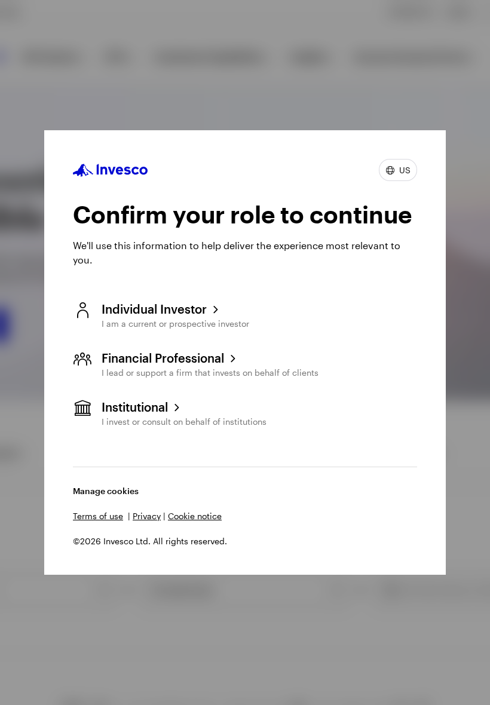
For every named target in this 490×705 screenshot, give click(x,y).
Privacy (147, 516)
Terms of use (98, 516)
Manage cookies (106, 490)
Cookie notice (195, 516)
